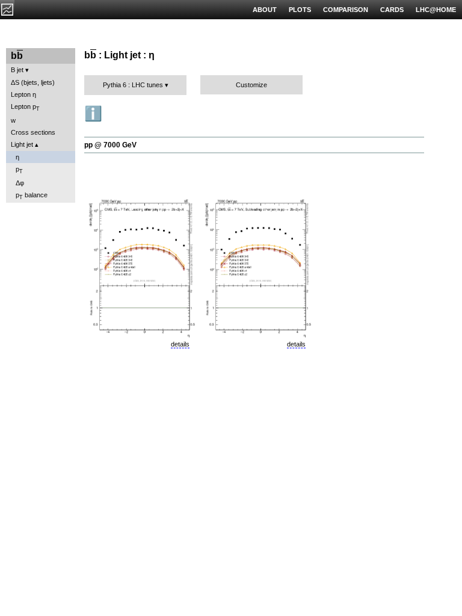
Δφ (20, 182)
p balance (32, 195)
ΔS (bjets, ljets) (33, 82)
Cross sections (33, 132)
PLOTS (300, 9)
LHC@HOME (436, 9)
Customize (251, 84)
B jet (17, 69)
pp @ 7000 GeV (110, 145)
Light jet (22, 144)
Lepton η (23, 94)
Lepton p (25, 107)
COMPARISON (345, 9)
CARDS (392, 9)
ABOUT (265, 9)
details (180, 344)
